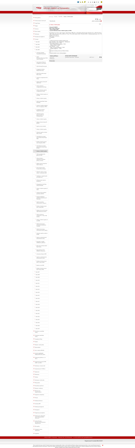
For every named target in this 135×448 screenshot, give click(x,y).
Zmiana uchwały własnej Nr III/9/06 (41, 123)
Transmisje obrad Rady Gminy (39, 336)
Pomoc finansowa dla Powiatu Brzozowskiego (41, 168)
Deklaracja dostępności (39, 406)
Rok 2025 (38, 328)
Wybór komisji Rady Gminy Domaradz (41, 102)
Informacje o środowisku (39, 380)
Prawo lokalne (37, 31)
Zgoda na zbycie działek (41, 126)
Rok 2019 (38, 307)
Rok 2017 (38, 301)
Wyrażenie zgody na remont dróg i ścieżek (41, 133)
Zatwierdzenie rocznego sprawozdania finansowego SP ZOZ (41, 147)
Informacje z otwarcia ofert (40, 365)
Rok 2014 (38, 292)
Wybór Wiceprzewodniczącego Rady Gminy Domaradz (42, 58)
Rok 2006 (38, 49)
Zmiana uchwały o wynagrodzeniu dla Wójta (41, 86)
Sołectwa (36, 28)
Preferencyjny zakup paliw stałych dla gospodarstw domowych (40, 417)
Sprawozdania (37, 347)
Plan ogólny (37, 426)
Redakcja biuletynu (39, 400)
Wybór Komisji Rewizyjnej (41, 66)
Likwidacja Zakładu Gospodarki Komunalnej (41, 53)
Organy (36, 25)
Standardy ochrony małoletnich (38, 430)
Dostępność (37, 409)
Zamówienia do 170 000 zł (40, 368)
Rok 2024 (38, 322)
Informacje (37, 34)
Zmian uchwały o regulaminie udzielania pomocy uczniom (40, 159)
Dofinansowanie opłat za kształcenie (41, 181)
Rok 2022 (38, 316)
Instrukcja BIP (37, 403)
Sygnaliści (37, 433)
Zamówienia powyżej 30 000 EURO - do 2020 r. (40, 362)
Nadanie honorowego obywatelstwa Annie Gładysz (41, 230)
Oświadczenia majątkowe (40, 36)
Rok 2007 (38, 272)
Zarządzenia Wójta (38, 339)
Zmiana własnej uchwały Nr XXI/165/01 (41, 82)
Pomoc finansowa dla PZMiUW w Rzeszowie (40, 250)
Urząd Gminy (37, 23)
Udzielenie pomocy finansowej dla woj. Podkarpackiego (40, 115)
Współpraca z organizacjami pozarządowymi (41, 176)
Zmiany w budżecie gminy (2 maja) (42, 189)
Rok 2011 (38, 283)
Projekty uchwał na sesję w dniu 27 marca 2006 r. (41, 262)
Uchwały (36, 39)
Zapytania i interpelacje (39, 394)
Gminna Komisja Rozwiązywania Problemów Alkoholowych (40, 422)
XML (100, 24)
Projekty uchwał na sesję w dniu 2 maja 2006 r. (41, 207)
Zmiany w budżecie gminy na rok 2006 (42, 95)
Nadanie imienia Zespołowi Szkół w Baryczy (41, 164)
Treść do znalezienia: (91, 7)
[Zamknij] (102, 445)
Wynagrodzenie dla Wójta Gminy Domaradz (41, 185)
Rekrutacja (37, 374)
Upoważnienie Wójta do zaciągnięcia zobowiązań (41, 63)
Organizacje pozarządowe (40, 412)
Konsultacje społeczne (39, 385)
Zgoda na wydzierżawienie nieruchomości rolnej (41, 238)
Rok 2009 (38, 277)
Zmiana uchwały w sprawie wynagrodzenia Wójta (41, 90)
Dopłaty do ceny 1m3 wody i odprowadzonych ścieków (42, 211)
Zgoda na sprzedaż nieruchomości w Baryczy (41, 202)
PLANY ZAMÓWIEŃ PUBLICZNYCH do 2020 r (40, 354)
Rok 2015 (38, 295)
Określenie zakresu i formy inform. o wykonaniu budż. (41, 172)
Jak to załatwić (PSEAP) (39, 350)
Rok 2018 (38, 304)
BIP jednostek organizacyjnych (38, 391)
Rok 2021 (38, 313)
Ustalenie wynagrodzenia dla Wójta (42, 78)
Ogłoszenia (37, 371)
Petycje (36, 397)
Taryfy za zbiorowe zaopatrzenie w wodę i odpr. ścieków (41, 215)
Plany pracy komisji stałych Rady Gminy (41, 246)
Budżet (36, 341)
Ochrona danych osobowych (40, 20)
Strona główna (37, 17)
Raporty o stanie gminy (39, 344)
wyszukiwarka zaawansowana (94, 10)
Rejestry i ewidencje (39, 388)
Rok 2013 (38, 289)
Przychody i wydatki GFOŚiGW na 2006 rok (40, 242)
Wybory (36, 377)
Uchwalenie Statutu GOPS (41, 254)
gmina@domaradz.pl (88, 437)
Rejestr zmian (52, 60)
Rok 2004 (38, 44)
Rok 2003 (38, 41)
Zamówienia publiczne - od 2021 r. (40, 358)
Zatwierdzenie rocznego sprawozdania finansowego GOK (41, 137)
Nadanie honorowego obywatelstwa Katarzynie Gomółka (41, 225)
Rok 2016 (38, 298)
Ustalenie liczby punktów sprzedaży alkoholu (41, 193)
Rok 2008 (38, 274)
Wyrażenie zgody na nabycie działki (41, 234)
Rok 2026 (38, 325)
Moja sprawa (37, 382)
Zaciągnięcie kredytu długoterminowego (40, 70)
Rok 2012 (38, 286)
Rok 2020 (38, 310)
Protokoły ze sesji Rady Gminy (39, 332)
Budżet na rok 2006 (40, 265)
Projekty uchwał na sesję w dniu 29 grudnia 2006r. (41, 142)
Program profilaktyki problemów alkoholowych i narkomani (41, 197)
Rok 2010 (38, 280)
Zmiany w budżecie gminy (41, 98)
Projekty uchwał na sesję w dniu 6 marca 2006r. (41, 269)
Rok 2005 (38, 47)
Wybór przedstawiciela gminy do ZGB (40, 155)
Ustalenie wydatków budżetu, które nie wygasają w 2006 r (42, 106)
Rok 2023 (38, 319)
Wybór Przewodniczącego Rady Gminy (41, 74)
